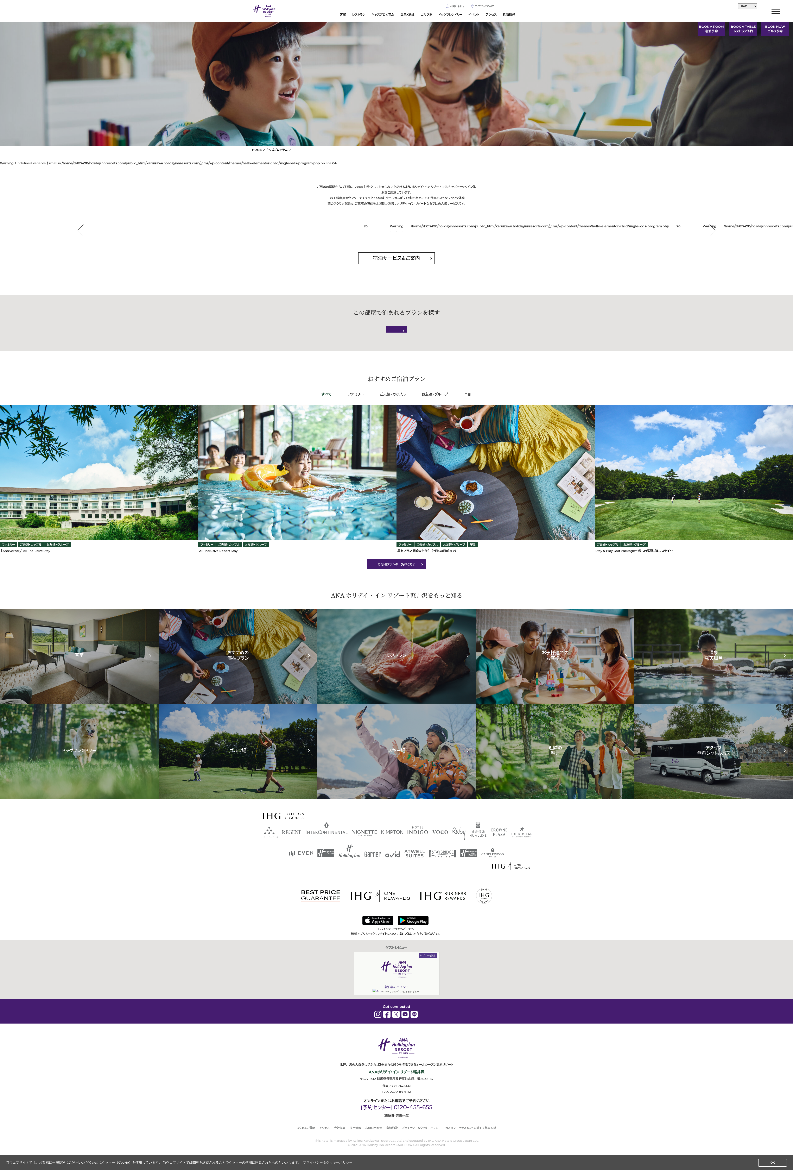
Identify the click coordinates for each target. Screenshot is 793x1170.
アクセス (491, 15)
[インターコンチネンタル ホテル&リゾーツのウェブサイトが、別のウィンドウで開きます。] (326, 828)
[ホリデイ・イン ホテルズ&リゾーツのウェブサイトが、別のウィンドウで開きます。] (349, 851)
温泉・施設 (407, 15)
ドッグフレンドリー (450, 15)
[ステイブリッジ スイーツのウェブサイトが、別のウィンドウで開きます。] (442, 853)
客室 (343, 15)
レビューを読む (428, 955)
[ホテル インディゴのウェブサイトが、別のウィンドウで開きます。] (417, 830)
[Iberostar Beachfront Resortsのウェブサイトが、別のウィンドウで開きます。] (522, 831)
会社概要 (339, 1128)
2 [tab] (390, 232)
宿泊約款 (392, 1128)
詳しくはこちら (409, 934)
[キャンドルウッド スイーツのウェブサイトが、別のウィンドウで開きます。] (492, 852)
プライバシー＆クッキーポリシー (421, 1128)
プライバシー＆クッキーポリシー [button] (328, 1162)
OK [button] (772, 1162)
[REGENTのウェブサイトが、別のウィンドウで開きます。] (291, 832)
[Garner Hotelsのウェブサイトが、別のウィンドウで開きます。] (372, 854)
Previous (83, 230)
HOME (257, 150)
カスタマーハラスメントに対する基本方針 (470, 1128)
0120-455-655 (413, 1107)
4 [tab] (403, 232)
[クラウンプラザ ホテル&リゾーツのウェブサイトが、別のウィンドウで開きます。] (499, 832)
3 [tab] (396, 232)
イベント (474, 15)
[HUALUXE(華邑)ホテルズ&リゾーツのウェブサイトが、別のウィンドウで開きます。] (478, 829)
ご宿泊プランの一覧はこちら (396, 564)
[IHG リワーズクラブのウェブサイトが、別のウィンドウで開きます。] (511, 866)
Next (710, 230)
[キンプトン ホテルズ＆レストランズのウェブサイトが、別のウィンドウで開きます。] (392, 832)
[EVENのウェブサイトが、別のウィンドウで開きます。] (301, 853)
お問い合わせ (457, 6)
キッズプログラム (383, 15)
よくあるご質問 (306, 1128)
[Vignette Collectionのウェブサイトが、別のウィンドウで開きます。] (364, 833)
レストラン (358, 15)
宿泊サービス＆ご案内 (396, 258)
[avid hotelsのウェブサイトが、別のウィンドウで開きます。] (392, 854)
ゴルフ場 (426, 15)
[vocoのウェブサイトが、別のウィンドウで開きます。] (440, 832)
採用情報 (355, 1128)
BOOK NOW (775, 29)
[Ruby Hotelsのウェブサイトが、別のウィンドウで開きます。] (458, 833)
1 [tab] (384, 232)
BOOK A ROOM (711, 29)
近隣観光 (509, 15)
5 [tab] (409, 232)
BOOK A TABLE (743, 29)
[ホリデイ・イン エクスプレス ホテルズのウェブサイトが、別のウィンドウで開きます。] (325, 853)
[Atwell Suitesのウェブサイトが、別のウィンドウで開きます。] (414, 853)
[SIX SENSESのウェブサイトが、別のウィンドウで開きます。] (269, 832)
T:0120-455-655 (485, 6)
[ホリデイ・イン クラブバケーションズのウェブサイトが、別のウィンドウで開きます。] (468, 853)
